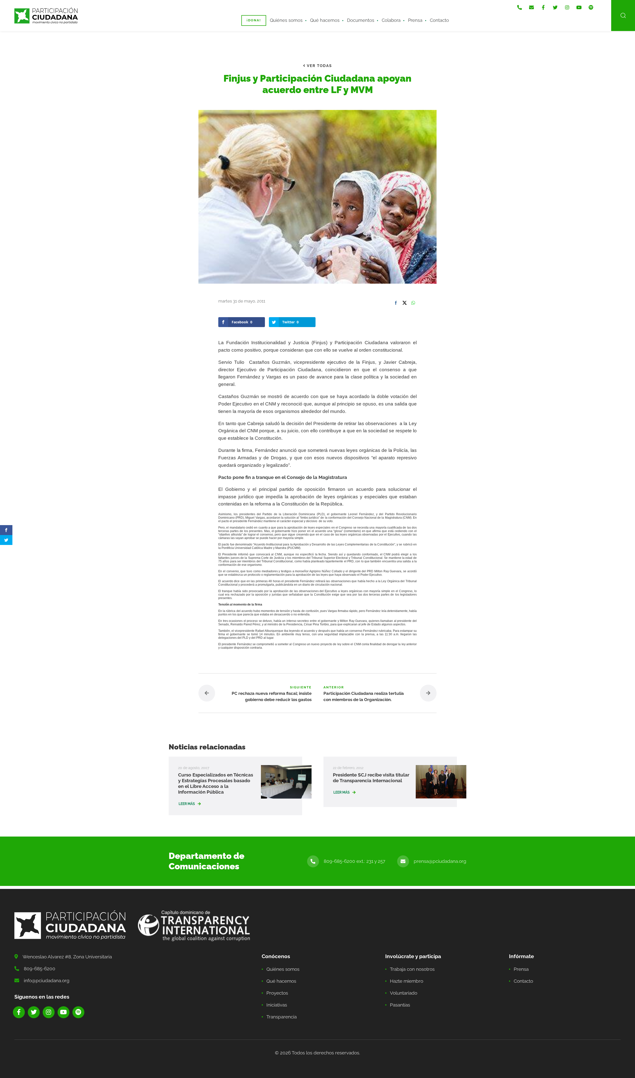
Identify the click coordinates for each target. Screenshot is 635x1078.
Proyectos (277, 993)
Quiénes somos (286, 20)
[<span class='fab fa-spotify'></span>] (591, 7)
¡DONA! (254, 20)
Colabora (391, 20)
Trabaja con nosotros (412, 969)
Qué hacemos (325, 20)
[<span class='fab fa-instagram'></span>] (567, 7)
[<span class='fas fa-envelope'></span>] (531, 7)
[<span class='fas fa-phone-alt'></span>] (519, 7)
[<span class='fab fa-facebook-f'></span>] (543, 7)
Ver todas (319, 66)
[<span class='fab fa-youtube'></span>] (579, 7)
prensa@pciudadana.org (440, 861)
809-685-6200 (39, 968)
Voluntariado (403, 993)
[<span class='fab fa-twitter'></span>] (555, 7)
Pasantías (400, 1005)
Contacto (439, 20)
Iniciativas (276, 1005)
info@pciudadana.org (46, 980)
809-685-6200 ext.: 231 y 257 (354, 861)
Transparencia (281, 1016)
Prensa (415, 20)
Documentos (360, 20)
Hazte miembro (406, 981)
